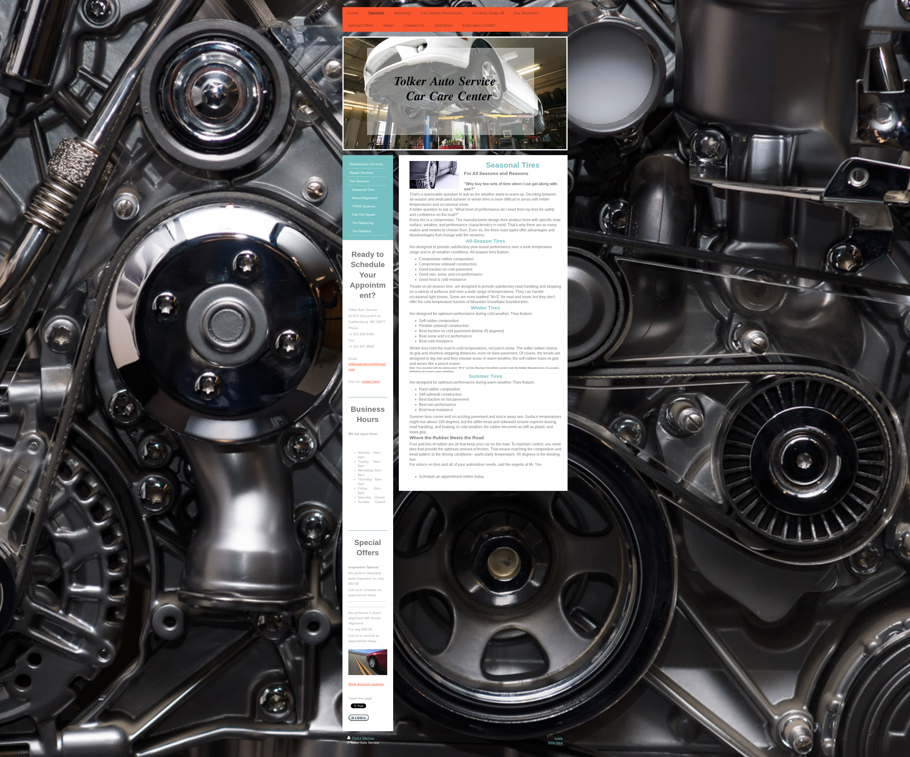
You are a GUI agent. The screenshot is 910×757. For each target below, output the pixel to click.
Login (559, 738)
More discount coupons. (366, 684)
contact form (370, 381)
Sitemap (368, 738)
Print (355, 738)
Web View (555, 742)
